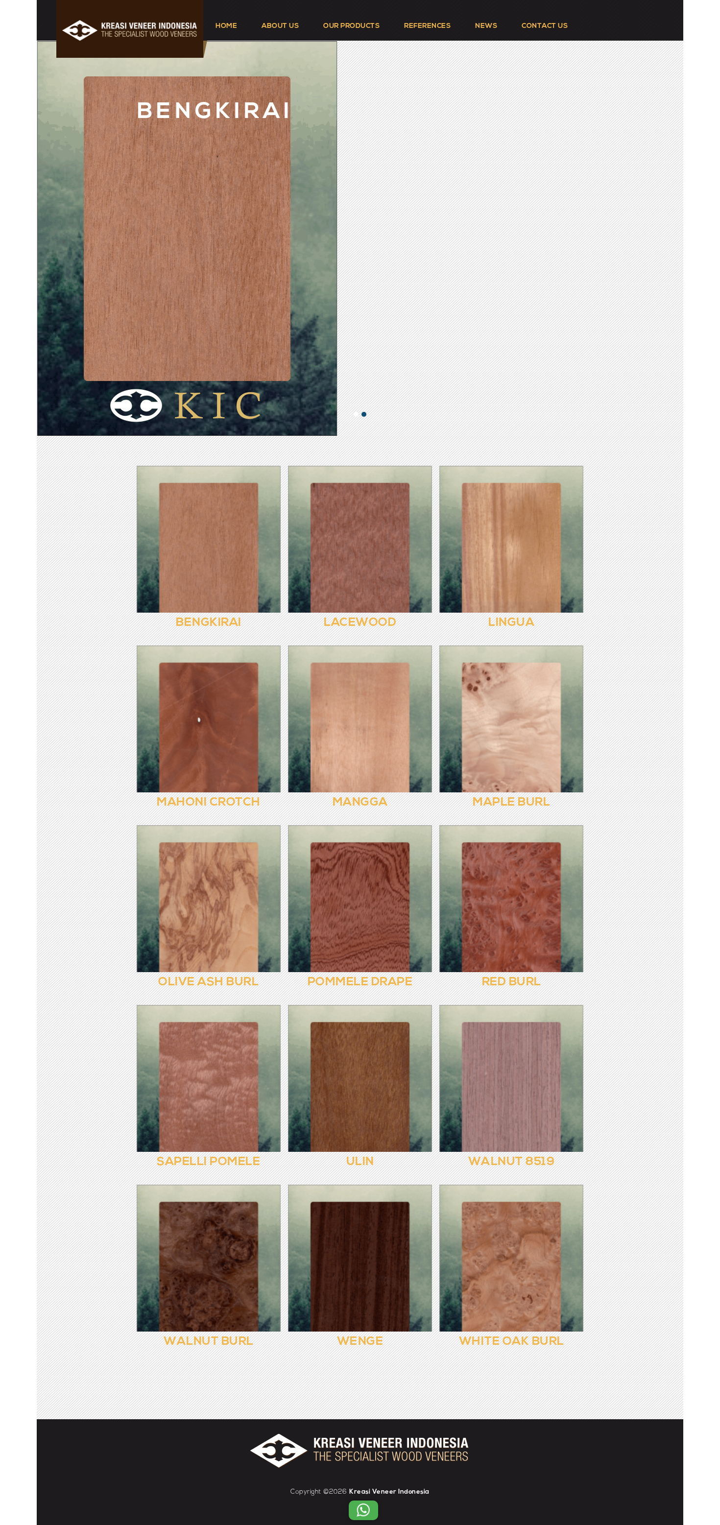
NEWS (486, 26)
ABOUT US (280, 26)
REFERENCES (427, 26)
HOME (226, 26)
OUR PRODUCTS (351, 26)
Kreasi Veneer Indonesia (389, 1492)
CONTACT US (545, 26)
